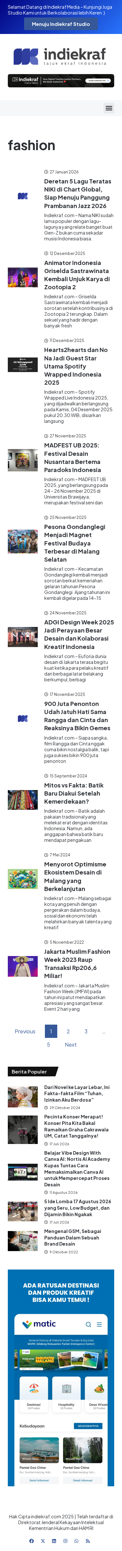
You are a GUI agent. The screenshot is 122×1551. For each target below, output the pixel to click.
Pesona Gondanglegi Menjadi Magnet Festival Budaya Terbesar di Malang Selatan (74, 543)
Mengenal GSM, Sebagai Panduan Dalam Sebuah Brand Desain (72, 1237)
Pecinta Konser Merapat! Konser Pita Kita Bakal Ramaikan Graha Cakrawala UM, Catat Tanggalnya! (76, 1126)
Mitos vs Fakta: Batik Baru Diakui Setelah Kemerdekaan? (73, 793)
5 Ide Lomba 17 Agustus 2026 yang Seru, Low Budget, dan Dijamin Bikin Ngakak (77, 1207)
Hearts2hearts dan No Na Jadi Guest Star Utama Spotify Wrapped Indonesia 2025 (76, 366)
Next (71, 1044)
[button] (108, 108)
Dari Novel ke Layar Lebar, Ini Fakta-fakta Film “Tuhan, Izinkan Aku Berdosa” (77, 1093)
